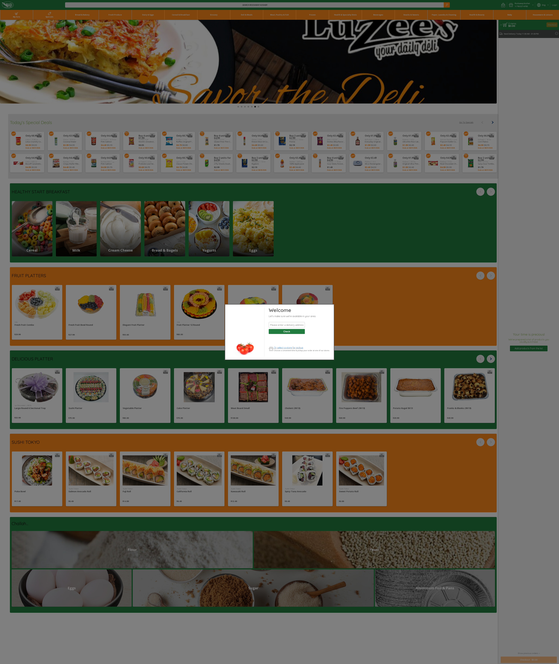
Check (286, 331)
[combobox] (287, 325)
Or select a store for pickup (288, 347)
